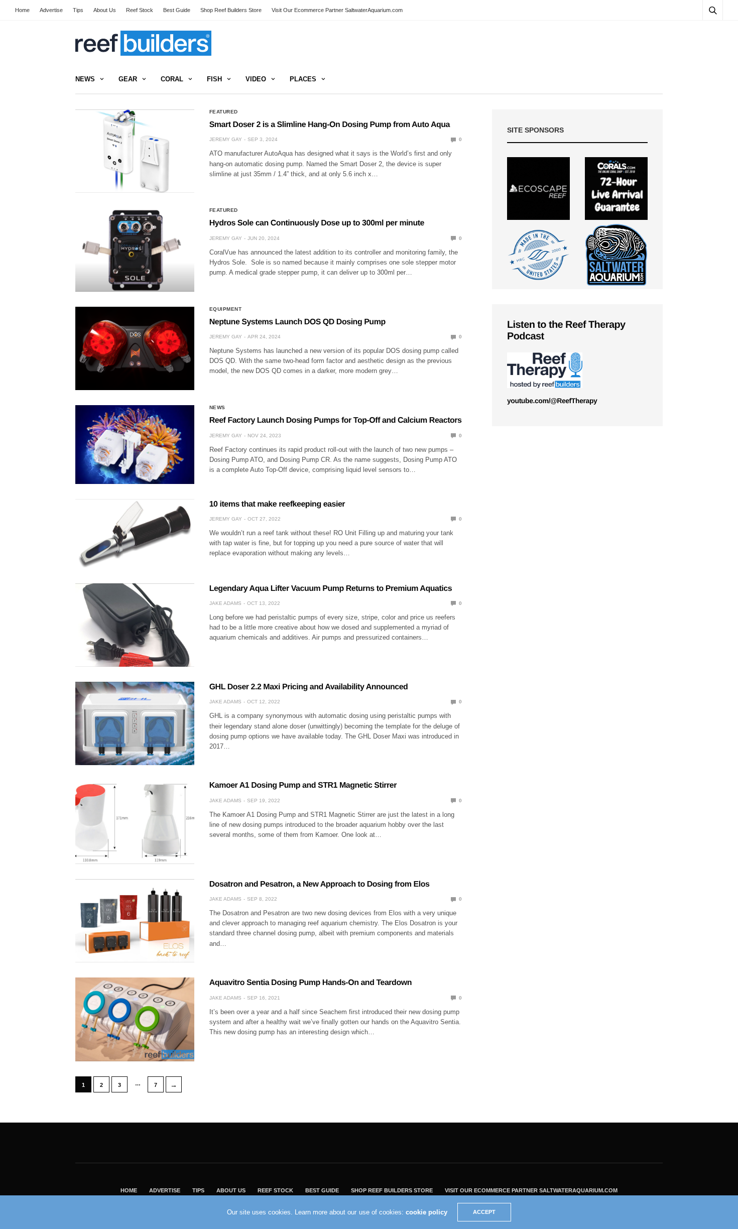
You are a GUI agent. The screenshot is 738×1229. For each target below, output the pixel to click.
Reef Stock (139, 10)
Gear (127, 79)
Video (255, 79)
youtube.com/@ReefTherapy (552, 401)
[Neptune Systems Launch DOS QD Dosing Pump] (134, 348)
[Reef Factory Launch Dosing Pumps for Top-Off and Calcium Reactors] (134, 444)
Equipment (225, 309)
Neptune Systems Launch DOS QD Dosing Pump (297, 322)
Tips (78, 10)
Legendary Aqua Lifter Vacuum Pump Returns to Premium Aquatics (330, 588)
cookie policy (426, 1212)
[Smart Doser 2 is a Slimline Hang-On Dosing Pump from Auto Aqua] (134, 151)
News (85, 79)
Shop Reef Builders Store (231, 10)
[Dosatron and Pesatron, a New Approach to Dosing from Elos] (134, 920)
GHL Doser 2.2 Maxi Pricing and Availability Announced (308, 687)
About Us (104, 10)
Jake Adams (225, 603)
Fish (214, 79)
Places (303, 79)
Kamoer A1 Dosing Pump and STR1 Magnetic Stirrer (303, 785)
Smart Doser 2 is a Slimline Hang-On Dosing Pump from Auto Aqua (329, 124)
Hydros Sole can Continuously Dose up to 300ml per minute (316, 223)
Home (22, 10)
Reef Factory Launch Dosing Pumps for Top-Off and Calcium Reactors (335, 420)
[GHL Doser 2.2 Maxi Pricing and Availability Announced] (134, 723)
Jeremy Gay (225, 139)
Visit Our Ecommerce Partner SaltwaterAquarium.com (337, 10)
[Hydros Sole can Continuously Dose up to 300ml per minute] (134, 249)
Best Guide (176, 10)
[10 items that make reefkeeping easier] (134, 533)
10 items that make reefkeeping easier (277, 504)
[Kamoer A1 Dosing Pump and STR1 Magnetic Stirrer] (134, 822)
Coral (172, 79)
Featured (223, 111)
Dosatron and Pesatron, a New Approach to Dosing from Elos (319, 884)
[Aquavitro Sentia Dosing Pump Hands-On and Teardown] (134, 1019)
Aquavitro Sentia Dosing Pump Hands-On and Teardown (310, 982)
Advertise (51, 10)
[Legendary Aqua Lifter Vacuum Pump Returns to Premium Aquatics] (134, 625)
